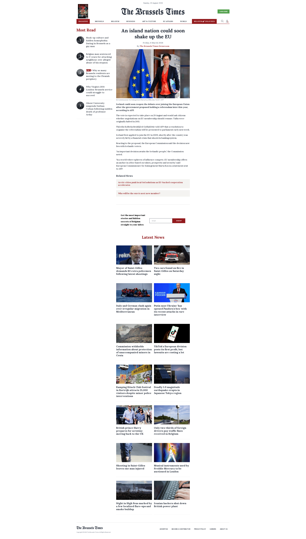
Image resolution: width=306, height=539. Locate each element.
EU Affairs (168, 21)
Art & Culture (149, 21)
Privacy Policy (200, 529)
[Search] (222, 21)
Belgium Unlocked (204, 21)
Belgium (115, 21)
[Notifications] (227, 21)
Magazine (83, 21)
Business (130, 21)
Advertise (164, 529)
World (183, 21)
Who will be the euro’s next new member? (139, 193)
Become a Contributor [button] (181, 529)
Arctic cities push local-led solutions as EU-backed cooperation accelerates (150, 183)
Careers (213, 529)
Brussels (99, 21)
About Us (224, 529)
